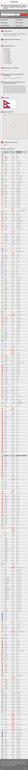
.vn (4, 493)
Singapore (18, 233)
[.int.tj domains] (2, 303)
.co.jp (5, 534)
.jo (4, 513)
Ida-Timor (18, 350)
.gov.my (5, 689)
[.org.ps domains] (2, 626)
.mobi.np (6, 543)
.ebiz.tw (5, 672)
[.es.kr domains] (2, 605)
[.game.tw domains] (2, 666)
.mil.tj (5, 285)
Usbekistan (18, 737)
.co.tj (5, 291)
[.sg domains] (2, 231)
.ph (4, 253)
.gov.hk (5, 324)
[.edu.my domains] (2, 687)
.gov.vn (5, 510)
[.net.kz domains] (2, 724)
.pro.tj (5, 297)
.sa (4, 161)
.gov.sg (5, 241)
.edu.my (5, 687)
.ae (4, 209)
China (17, 413)
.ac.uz (5, 739)
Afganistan (18, 215)
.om (5, 373)
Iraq (17, 563)
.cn (4, 408)
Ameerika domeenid (19, 22)
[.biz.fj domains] (2, 275)
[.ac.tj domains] (2, 280)
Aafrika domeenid (19, 25)
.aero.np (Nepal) (7, 58)
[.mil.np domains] (2, 546)
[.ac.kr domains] (2, 569)
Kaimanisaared (19, 675)
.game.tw (6, 666)
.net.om (5, 390)
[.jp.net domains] (2, 636)
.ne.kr (5, 572)
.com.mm (6, 368)
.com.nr (5, 616)
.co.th (5, 264)
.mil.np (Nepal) (7, 54)
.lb (4, 166)
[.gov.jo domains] (2, 524)
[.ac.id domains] (2, 199)
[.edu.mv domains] (2, 647)
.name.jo (6, 515)
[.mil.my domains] (2, 682)
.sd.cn (5, 420)
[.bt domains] (2, 633)
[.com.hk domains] (2, 318)
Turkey (17, 620)
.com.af (5, 218)
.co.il (5, 346)
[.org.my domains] (2, 681)
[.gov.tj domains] (2, 306)
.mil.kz (5, 719)
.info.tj (5, 292)
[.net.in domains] (2, 489)
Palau (17, 661)
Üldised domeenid (4, 19)
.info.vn (5, 502)
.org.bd (5, 191)
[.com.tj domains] (2, 286)
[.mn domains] (2, 491)
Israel (17, 342)
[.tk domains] (2, 340)
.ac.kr (5, 569)
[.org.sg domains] (2, 233)
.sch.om (5, 379)
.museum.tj (6, 288)
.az (4, 692)
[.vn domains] (2, 493)
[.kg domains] (2, 223)
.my (5, 677)
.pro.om (5, 388)
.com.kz (5, 722)
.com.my (6, 684)
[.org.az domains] (2, 695)
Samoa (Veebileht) (19, 631)
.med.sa (5, 163)
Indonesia (18, 196)
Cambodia (18, 248)
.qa (4, 155)
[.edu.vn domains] (2, 508)
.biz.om (5, 394)
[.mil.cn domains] (2, 441)
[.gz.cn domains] (2, 475)
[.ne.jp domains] (2, 532)
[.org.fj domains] (2, 269)
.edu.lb (5, 172)
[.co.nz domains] (2, 734)
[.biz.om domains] (2, 394)
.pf (4, 221)
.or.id (5, 203)
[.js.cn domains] (2, 460)
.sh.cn (5, 427)
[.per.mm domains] (2, 370)
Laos (17, 154)
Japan (17, 399)
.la (4, 154)
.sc (4, 183)
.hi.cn (5, 429)
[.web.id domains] (2, 197)
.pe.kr (5, 574)
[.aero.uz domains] (2, 750)
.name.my (6, 679)
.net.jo (5, 521)
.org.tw (5, 667)
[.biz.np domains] (2, 562)
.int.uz (5, 756)
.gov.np (5, 560)
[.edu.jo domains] (2, 522)
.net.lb (5, 171)
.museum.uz (6, 745)
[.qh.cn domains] (2, 426)
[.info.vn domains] (2, 502)
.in (4, 479)
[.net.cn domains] (2, 461)
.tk (4, 340)
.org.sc (5, 185)
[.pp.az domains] (2, 704)
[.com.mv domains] (2, 644)
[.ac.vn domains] (2, 494)
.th (4, 260)
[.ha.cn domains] (2, 410)
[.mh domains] (2, 251)
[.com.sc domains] (2, 186)
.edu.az (5, 709)
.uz (4, 737)
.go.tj (5, 294)
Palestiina (18, 624)
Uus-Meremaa (19, 731)
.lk (4, 326)
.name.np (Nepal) (7, 61)
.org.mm (6, 367)
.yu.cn (5, 464)
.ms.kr (5, 608)
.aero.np (5, 552)
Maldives (18, 641)
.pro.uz (5, 751)
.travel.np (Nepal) (7, 63)
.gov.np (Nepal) (7, 53)
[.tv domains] (2, 650)
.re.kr (5, 575)
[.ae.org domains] (2, 229)
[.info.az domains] (2, 701)
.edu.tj (5, 305)
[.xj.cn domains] (2, 435)
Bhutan (17, 633)
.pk (4, 331)
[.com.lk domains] (2, 329)
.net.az (5, 706)
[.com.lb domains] (2, 169)
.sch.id (5, 200)
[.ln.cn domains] (2, 449)
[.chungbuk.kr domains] (2, 581)
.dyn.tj (5, 289)
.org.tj (5, 283)
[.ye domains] (2, 212)
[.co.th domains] (2, 264)
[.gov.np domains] (2, 560)
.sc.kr (5, 570)
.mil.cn (5, 441)
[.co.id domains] (2, 202)
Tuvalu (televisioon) (20, 650)
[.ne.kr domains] (2, 572)
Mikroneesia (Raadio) (20, 362)
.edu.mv (5, 647)
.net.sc (5, 188)
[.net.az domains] (2, 706)
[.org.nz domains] (2, 731)
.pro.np (5, 554)
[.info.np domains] (2, 551)
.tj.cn (5, 434)
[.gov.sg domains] (2, 241)
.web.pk (5, 332)
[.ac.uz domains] (2, 739)
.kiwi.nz (5, 733)
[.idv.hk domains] (2, 323)
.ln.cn (5, 449)
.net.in (5, 489)
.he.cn (5, 421)
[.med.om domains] (2, 376)
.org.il (5, 345)
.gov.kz (5, 729)
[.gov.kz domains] (2, 729)
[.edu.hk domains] (2, 321)
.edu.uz (5, 758)
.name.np (6, 540)
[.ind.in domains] (2, 481)
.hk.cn (5, 438)
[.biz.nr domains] (2, 619)
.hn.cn (5, 448)
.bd (4, 189)
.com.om (6, 382)
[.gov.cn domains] (2, 466)
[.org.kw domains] (2, 653)
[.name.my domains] (2, 679)
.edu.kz (5, 727)
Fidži (17, 269)
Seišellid (18, 183)
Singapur (18, 231)
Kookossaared (19, 178)
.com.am (6, 356)
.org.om (5, 378)
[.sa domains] (2, 161)
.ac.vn (5, 494)
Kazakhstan (18, 716)
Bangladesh (18, 189)
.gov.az (5, 710)
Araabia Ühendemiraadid (21, 209)
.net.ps (5, 629)
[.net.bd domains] (2, 194)
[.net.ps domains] (2, 629)
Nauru (17, 612)
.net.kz (5, 724)
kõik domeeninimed (4, 16)
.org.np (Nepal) (7, 56)
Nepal (17, 537)
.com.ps (5, 627)
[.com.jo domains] (2, 519)
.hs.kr (5, 606)
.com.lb (5, 169)
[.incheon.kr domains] (2, 595)
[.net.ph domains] (2, 258)
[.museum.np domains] (2, 549)
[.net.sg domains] (2, 238)
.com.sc (5, 186)
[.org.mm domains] (2, 367)
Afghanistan (18, 217)
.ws (5, 631)
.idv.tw (5, 670)
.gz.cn (5, 475)
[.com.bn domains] (2, 406)
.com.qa (5, 158)
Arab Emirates (19, 229)
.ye (4, 212)
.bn (4, 405)
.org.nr (5, 614)
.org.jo (5, 516)
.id (4, 196)
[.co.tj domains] (2, 291)
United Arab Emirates (20, 211)
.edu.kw (5, 658)
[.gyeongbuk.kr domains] (2, 580)
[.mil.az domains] (2, 696)
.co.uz (5, 747)
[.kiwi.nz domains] (2, 733)
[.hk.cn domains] (2, 438)
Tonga (17, 528)
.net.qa (5, 160)
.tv (4, 650)
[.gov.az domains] (2, 710)
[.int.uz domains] (2, 756)
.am (5, 352)
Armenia (18, 354)
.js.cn (5, 460)
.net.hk (5, 320)
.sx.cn (5, 474)
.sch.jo (5, 518)
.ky (4, 675)
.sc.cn (5, 415)
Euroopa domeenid (19, 19)
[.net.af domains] (2, 220)
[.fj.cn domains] (2, 432)
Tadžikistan (18, 277)
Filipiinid (18, 253)
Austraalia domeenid (5, 25)
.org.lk (5, 328)
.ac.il (5, 343)
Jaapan (17, 530)
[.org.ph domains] (2, 255)
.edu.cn (5, 463)
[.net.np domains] (2, 557)
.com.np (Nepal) (7, 51)
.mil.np (5, 546)
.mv (5, 641)
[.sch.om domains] (2, 379)
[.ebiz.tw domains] (2, 672)
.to (4, 528)
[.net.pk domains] (2, 337)
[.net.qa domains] (2, 160)
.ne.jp (5, 532)
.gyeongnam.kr (7, 588)
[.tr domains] (2, 620)
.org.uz (5, 742)
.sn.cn (5, 451)
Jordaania (18, 513)
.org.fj (5, 269)
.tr (4, 620)
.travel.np (6, 545)
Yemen (17, 212)
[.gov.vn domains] (2, 510)
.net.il (5, 348)
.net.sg (5, 238)
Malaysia (18, 679)
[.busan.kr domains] (2, 594)
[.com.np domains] (2, 548)
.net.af (5, 220)
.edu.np (5, 559)
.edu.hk (5, 321)
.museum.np (6, 549)
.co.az (5, 699)
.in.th (5, 263)
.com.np (5, 548)
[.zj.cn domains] (2, 437)
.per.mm (5, 370)
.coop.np (6, 555)
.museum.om (7, 384)
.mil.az (5, 696)
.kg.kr (5, 577)
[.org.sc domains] (2, 185)
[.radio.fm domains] (2, 364)
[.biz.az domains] (2, 712)
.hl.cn (5, 440)
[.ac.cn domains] (2, 413)
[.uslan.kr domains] (2, 592)
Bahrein (17, 246)
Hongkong (18, 317)
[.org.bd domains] (2, 191)
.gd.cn (5, 418)
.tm (4, 403)
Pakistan (18, 331)
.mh (5, 251)
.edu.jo (5, 522)
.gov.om (5, 393)
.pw (5, 661)
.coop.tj (5, 299)
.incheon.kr (6, 595)
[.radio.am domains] (2, 359)
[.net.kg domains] (2, 228)
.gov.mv (5, 649)
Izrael (17, 343)
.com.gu (5, 638)
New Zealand (18, 733)
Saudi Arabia (18, 161)
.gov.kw (5, 660)
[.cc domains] (2, 177)
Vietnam (17, 493)
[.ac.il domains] (2, 343)
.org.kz (5, 716)
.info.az (5, 701)
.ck (4, 311)
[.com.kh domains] (2, 249)
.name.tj (5, 281)
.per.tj (5, 300)
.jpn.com (6, 399)
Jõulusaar (18, 674)
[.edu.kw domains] (2, 658)
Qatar (17, 155)
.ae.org (5, 229)
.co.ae (5, 211)
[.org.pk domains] (2, 334)
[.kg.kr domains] (2, 577)
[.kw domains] (2, 652)
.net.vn (5, 505)
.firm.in (5, 484)
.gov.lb (5, 174)
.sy (4, 690)
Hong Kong (18, 315)
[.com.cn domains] (2, 446)
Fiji (17, 267)
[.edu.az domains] (2, 709)
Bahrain (17, 243)
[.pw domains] (2, 661)
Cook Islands (18, 311)
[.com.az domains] (2, 698)
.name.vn (6, 496)
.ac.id (5, 199)
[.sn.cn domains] (2, 451)
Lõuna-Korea (18, 567)
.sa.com (5, 396)
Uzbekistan (18, 739)
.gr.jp (5, 535)
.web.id (5, 197)
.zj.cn (5, 437)
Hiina (17, 397)
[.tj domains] (2, 277)
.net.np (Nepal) (7, 55)
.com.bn (5, 406)
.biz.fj (5, 275)
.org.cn (5, 423)
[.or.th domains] (2, 266)
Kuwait (17, 652)
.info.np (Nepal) (7, 60)
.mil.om (5, 381)
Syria (17, 690)
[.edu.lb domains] (2, 172)
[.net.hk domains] (2, 320)
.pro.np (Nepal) (7, 57)
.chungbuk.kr (7, 581)
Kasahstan (18, 714)
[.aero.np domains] (2, 552)
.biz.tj (5, 309)
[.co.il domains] (2, 346)
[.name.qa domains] (2, 157)
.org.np (5, 541)
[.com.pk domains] (2, 335)
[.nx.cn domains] (2, 472)
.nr (4, 612)
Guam (17, 638)
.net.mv (5, 646)
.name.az (6, 693)
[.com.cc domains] (2, 180)
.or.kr (5, 603)
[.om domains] (2, 373)
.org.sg (5, 233)
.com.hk (5, 318)
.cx (4, 674)
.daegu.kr (6, 609)
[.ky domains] (2, 675)
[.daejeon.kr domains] (2, 597)
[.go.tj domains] (2, 294)
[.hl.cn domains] (2, 440)
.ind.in (5, 481)
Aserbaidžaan (18, 692)
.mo (5, 525)
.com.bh (5, 246)
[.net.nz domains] (2, 736)
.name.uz (6, 740)
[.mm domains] (2, 365)
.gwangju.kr (6, 611)
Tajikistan (18, 278)
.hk (4, 315)
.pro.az (5, 703)
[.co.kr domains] (2, 600)
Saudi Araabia (19, 396)
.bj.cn (5, 430)
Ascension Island (19, 175)
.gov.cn (5, 466)
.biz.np (5, 562)
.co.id (5, 202)
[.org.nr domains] (2, 614)
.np (4, 537)
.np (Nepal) (6, 49)
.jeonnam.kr (6, 591)
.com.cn (5, 446)
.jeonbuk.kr (6, 583)
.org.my (5, 681)
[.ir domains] (2, 565)
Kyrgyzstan (18, 225)
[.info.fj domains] (2, 272)
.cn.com (5, 397)
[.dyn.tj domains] (2, 289)
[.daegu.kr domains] (2, 609)
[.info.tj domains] (2, 292)
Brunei (17, 405)
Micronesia (18, 364)
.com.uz (5, 744)
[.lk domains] (2, 326)
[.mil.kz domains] (2, 719)
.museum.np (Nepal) (8, 62)
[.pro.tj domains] (2, 297)
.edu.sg (5, 240)
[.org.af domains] (2, 217)
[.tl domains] (2, 350)
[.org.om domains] (2, 378)
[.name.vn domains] (2, 496)
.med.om (6, 376)
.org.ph (5, 255)
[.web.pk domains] (2, 332)
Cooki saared (18, 313)
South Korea (18, 569)
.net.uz (5, 754)
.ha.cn (5, 410)
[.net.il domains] (2, 348)
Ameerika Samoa (19, 622)
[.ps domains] (2, 624)
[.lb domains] (2, 166)
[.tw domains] (2, 663)
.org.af (5, 217)
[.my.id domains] (2, 205)
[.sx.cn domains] (2, 474)
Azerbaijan (18, 693)
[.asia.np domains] (2, 538)
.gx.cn (5, 469)
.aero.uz (5, 750)
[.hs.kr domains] (2, 606)
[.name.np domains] (2, 540)
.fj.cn (5, 432)
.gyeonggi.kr (6, 578)
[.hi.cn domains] (2, 429)
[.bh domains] (2, 243)
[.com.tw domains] (2, 669)
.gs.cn (5, 458)
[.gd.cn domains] (2, 418)
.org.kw (5, 653)
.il (4, 342)
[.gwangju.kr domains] (2, 611)
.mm (5, 365)
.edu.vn (5, 508)
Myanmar (18, 365)
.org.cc (5, 178)
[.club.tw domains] (2, 664)
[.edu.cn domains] (2, 463)
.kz (4, 714)
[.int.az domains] (2, 707)
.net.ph (5, 258)
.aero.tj (5, 295)
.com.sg (5, 235)
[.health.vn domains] (2, 499)
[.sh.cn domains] (2, 427)
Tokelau (17, 340)
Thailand (18, 261)
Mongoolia (18, 491)
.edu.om (5, 391)
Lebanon (18, 166)
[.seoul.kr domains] (2, 586)
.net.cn (5, 461)
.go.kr (5, 602)
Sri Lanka (18, 326)
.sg (4, 231)
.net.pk (5, 337)
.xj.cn (5, 435)
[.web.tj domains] (2, 278)
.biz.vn (5, 511)
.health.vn (6, 499)
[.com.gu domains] (2, 638)
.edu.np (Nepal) (7, 52)
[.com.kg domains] (2, 226)
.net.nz (5, 736)
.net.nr (5, 617)
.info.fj (5, 272)
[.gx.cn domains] (2, 469)
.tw (4, 663)
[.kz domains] (2, 714)
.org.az (5, 695)
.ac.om (5, 375)
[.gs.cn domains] (2, 458)
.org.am (5, 354)
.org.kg (5, 225)
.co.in (5, 487)
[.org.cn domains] (2, 423)
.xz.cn (5, 477)
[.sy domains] (2, 690)
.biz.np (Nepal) (7, 50)
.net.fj (5, 274)
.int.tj (5, 303)
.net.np (5, 557)
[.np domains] (2, 537)
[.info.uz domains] (2, 748)
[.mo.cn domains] (2, 452)
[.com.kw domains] (2, 655)
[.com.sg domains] (2, 235)
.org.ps (5, 626)
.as (4, 622)
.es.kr (5, 605)
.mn (5, 491)
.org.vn (5, 497)
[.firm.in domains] (2, 484)
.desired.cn (6, 416)
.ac (4, 175)
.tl (4, 350)
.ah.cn (5, 424)
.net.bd (5, 194)
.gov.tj (5, 306)
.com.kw (6, 655)
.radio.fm (6, 364)
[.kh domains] (2, 248)
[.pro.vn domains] (2, 504)
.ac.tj (5, 280)
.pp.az (5, 704)
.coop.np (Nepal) (7, 59)
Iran (17, 565)
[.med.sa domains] (2, 163)
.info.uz (5, 748)
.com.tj (5, 286)
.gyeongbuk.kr (7, 580)
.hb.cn (5, 412)
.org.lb (5, 168)
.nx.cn (5, 472)
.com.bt (5, 635)
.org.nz (5, 731)
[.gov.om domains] (2, 393)
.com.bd (5, 192)
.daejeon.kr (6, 597)
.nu (4, 639)
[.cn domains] (2, 408)
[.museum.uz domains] (2, 745)
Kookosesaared (19, 177)
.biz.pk (5, 338)
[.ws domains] (2, 631)
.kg (4, 223)
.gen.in (5, 486)
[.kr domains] (2, 567)
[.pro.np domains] (2, 554)
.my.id (5, 205)
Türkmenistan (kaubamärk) (19, 403)
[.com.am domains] (2, 356)
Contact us (5, 144)
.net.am (5, 361)
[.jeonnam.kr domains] (2, 591)
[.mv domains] (2, 641)
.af (4, 215)
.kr (4, 567)
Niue (17, 639)
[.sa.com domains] (2, 396)
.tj (4, 277)
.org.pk (5, 334)
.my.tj (5, 308)
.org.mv (5, 642)
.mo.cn (5, 452)
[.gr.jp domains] (2, 535)
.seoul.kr (6, 586)
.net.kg (5, 228)
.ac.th (5, 261)
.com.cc (5, 180)
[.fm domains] (2, 362)
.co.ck (5, 313)
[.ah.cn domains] (2, 424)
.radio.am (6, 359)
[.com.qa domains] (2, 158)
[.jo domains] (2, 513)
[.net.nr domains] (2, 617)
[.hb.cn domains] (2, 412)
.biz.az (5, 712)
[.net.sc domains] (2, 188)
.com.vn (5, 501)
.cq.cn (5, 457)
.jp (4, 530)
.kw (5, 652)
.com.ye (5, 214)
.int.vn (5, 507)
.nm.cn (5, 444)
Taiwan (17, 663)
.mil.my (5, 682)
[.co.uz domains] (2, 747)
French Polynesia (19, 221)
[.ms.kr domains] (2, 608)
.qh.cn (5, 426)
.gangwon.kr (6, 598)
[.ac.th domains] (2, 261)
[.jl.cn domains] (2, 443)
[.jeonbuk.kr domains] (2, 583)
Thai (17, 260)
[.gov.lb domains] (2, 174)
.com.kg (5, 226)
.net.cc (5, 182)
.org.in (5, 482)
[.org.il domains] (2, 345)
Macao (17, 525)
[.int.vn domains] (2, 507)
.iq (4, 563)
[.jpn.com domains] (2, 399)
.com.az (5, 698)
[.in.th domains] (2, 263)
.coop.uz (6, 753)
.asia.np (5, 538)
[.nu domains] (2, 639)
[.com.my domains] (2, 684)
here (14, 765)
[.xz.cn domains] (2, 477)
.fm (4, 362)
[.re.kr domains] (2, 575)
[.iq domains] (2, 563)
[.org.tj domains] (2, 283)
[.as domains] (2, 622)
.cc (4, 177)
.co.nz (5, 734)
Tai (17, 263)
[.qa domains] (2, 155)
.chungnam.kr (7, 589)
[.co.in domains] (2, 487)
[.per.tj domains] (2, 300)
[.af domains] (2, 215)
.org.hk (5, 317)
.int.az (5, 707)
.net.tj (5, 302)
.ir (4, 565)
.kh (4, 248)
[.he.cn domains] (2, 421)
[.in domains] (2, 479)
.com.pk (5, 335)
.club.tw (5, 664)
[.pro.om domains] (2, 388)
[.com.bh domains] (2, 246)
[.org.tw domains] (2, 667)
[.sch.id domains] (2, 200)
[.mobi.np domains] (2, 543)
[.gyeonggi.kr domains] (2, 578)
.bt (4, 633)
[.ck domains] (2, 311)
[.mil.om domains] (2, 381)
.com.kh (5, 249)
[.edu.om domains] (2, 391)
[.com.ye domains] (2, 214)
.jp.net (5, 636)
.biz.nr (5, 619)
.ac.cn (5, 413)
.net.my (5, 685)
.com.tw (5, 669)
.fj (4, 267)
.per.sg (5, 236)
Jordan (17, 515)
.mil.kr (5, 584)
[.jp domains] (2, 530)
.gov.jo (5, 524)
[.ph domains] (2, 253)
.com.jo (5, 519)
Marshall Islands (19, 251)
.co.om (5, 386)
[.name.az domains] (2, 693)
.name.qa (6, 157)
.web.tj (5, 278)
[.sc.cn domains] (2, 415)
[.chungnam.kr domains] (2, 589)
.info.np (5, 551)
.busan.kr (6, 594)
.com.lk (5, 329)
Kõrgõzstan (18, 223)
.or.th (5, 266)
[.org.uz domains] (2, 742)
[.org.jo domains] (2, 516)
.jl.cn (5, 443)
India (17, 479)
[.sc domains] (2, 183)
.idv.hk (5, 323)
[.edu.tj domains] (2, 305)
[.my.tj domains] (2, 308)
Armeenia (18, 352)
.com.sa (5, 164)
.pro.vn (5, 504)
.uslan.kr (6, 592)
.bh (4, 243)
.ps (4, 624)
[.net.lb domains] (2, 171)
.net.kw (5, 656)
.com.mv (6, 644)
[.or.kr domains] (2, 603)
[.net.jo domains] (2, 521)
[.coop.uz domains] (2, 753)
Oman (17, 373)
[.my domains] (2, 677)
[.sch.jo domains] (2, 518)
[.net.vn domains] (2, 505)
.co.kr (5, 600)
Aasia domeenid (4, 22)
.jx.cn (5, 471)
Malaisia (17, 677)
